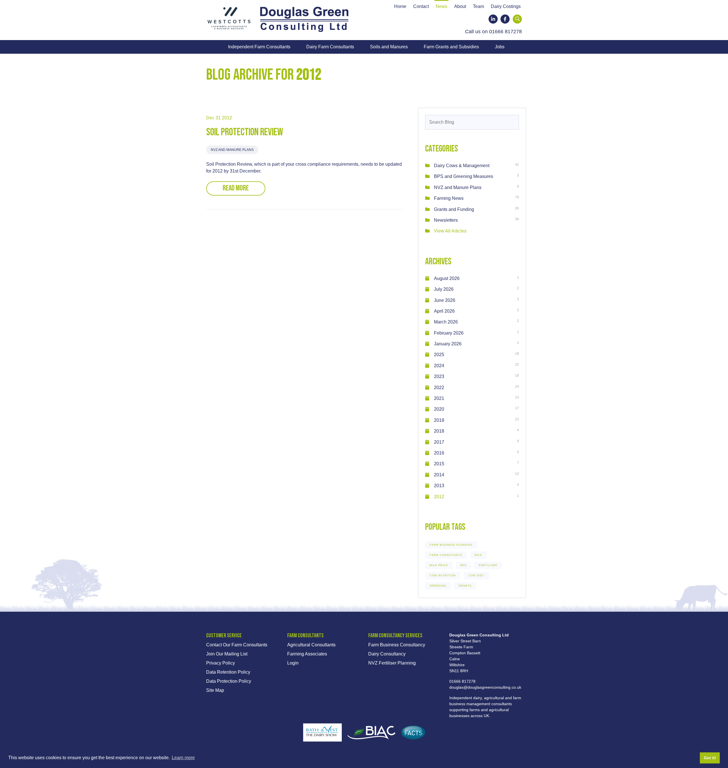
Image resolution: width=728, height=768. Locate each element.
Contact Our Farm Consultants (236, 644)
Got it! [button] (710, 757)
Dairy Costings (506, 6)
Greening (438, 585)
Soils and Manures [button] (389, 46)
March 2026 (446, 321)
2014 (439, 474)
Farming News (449, 198)
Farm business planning (451, 544)
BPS (463, 565)
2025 (439, 354)
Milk (478, 555)
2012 (439, 496)
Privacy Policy (220, 663)
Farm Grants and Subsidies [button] (451, 46)
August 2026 (447, 278)
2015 (439, 463)
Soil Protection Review (244, 132)
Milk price (439, 565)
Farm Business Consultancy (396, 644)
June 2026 (444, 300)
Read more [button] (236, 188)
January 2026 (448, 343)
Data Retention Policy (228, 672)
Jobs (499, 46)
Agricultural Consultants (311, 644)
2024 (439, 365)
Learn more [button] (183, 757)
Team (478, 6)
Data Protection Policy (228, 681)
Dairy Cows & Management (461, 165)
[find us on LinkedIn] (493, 19)
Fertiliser (488, 565)
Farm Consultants (446, 555)
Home (400, 6)
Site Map (215, 690)
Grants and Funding (454, 209)
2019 (439, 420)
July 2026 (444, 289)
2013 (439, 485)
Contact (421, 6)
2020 (439, 409)
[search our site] (517, 19)
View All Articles (450, 231)
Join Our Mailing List (226, 653)
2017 (439, 442)
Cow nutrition (443, 575)
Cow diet (476, 575)
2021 (439, 398)
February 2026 (449, 333)
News (441, 6)
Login (293, 663)
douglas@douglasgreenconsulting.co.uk (485, 687)
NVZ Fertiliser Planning (392, 663)
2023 (439, 376)
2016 (439, 453)
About (460, 6)
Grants (465, 585)
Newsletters (446, 220)
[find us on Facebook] (505, 19)
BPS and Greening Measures (463, 176)
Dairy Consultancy (387, 653)
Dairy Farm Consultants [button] (330, 46)
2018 (439, 431)
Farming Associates (307, 653)
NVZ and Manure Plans (232, 150)
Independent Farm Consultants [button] (259, 46)
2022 (439, 387)
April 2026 (444, 311)
